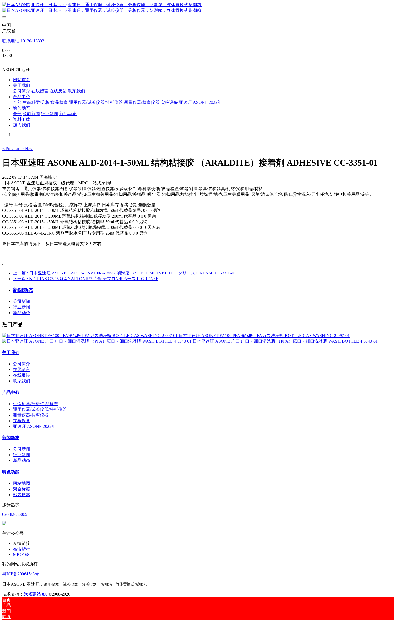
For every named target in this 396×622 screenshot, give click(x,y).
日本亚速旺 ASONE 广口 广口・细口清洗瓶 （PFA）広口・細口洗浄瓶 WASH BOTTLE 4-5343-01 (285, 341)
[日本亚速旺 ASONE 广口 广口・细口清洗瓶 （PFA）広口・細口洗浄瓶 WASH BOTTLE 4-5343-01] (97, 341)
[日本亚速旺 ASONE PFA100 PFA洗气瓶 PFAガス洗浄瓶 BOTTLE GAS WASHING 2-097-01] (90, 335)
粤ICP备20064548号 (20, 574)
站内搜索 (21, 494)
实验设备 (21, 420)
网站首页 (21, 79)
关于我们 (10, 352)
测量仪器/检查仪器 (30, 415)
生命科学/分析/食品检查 (35, 403)
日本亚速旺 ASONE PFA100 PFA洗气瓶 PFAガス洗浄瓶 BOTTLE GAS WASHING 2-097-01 (264, 335)
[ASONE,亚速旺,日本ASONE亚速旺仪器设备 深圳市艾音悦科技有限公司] (198, 7)
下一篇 (85, 278)
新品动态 (21, 312)
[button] (12, 148)
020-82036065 (14, 514)
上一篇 (124, 273)
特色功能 (10, 472)
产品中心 (10, 392)
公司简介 (21, 364)
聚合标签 (21, 489)
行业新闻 (21, 307)
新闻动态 (10, 437)
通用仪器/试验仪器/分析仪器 (40, 409)
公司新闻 (21, 301)
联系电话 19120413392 (23, 41)
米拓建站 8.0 (35, 594)
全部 (17, 102)
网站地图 (21, 483)
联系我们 (21, 381)
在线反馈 (21, 375)
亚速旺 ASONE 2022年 (34, 426)
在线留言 (21, 369)
